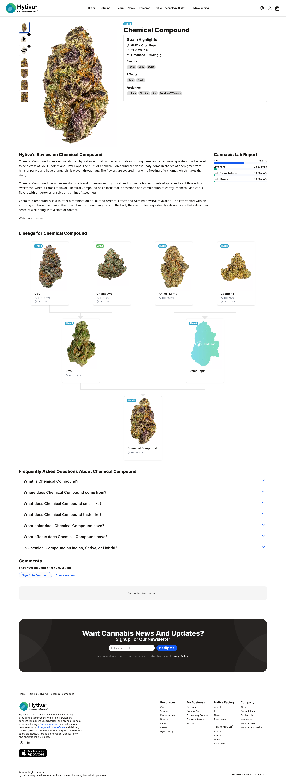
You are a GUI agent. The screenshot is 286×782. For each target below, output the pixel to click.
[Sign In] (269, 8)
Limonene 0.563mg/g (146, 55)
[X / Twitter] (21, 742)
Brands (164, 719)
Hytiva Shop (167, 731)
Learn (163, 727)
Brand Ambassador (251, 727)
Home (22, 694)
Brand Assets (248, 723)
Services (191, 707)
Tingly (141, 80)
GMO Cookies (50, 166)
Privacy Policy (179, 656)
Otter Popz (73, 166)
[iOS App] (33, 753)
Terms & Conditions (241, 774)
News (163, 723)
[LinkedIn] (29, 742)
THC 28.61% (139, 50)
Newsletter (247, 719)
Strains (33, 694)
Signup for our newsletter (143, 639)
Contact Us (247, 715)
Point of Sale (194, 711)
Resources (168, 702)
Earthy (131, 66)
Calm (131, 80)
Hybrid (44, 694)
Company (247, 702)
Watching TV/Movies (170, 93)
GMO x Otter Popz (143, 45)
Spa (154, 93)
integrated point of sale (51, 727)
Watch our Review (31, 218)
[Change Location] (262, 8)
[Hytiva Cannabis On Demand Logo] (21, 8)
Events (217, 711)
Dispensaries (167, 715)
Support (191, 723)
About (217, 707)
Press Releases (249, 711)
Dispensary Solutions (199, 715)
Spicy (141, 66)
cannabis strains (50, 724)
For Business (196, 702)
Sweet (151, 66)
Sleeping (144, 93)
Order (163, 707)
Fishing (132, 93)
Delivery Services (196, 719)
